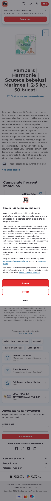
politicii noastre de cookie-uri (29, 273)
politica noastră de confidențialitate (15, 261)
